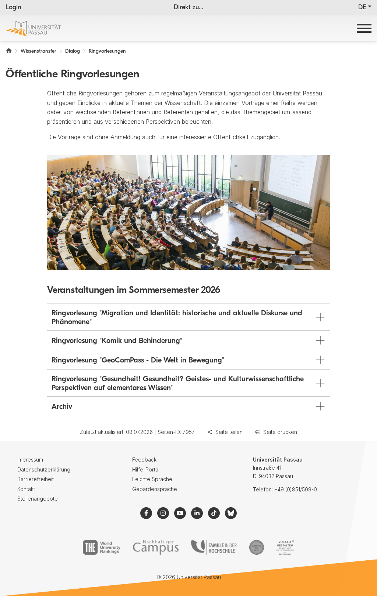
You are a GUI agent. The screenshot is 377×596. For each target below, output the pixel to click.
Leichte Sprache (152, 479)
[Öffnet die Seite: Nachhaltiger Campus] (156, 547)
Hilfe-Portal (145, 469)
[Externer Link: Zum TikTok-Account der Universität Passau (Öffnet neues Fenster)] (213, 513)
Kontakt (26, 489)
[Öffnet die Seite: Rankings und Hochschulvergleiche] (101, 547)
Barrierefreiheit (35, 479)
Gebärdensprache (154, 489)
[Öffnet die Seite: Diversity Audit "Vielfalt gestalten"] (285, 547)
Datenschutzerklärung (43, 469)
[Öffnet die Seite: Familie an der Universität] (214, 547)
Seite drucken (280, 432)
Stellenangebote (37, 498)
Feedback (144, 459)
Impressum (30, 459)
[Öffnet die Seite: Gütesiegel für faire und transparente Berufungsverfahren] (256, 547)
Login (13, 7)
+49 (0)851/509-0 (295, 489)
